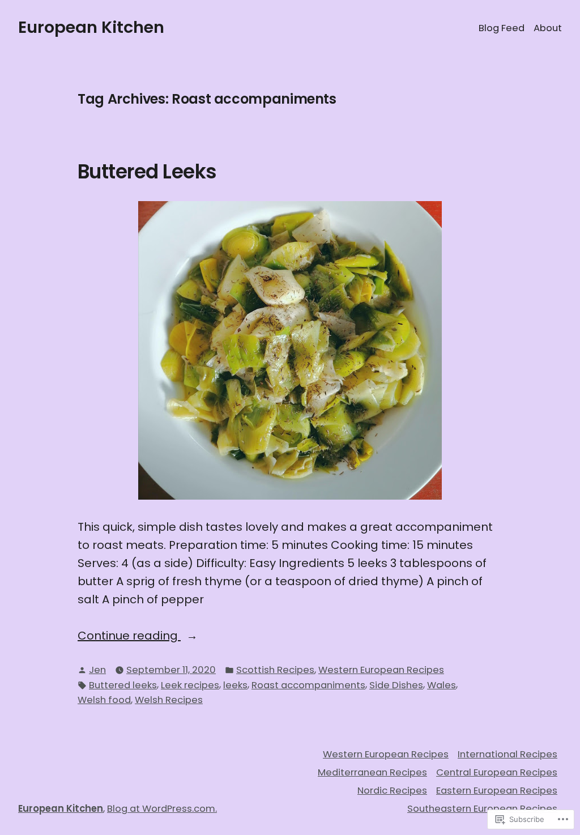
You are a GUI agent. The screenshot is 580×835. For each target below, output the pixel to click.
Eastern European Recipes (496, 790)
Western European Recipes (381, 669)
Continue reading (129, 636)
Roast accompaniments (308, 685)
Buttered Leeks (147, 171)
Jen (97, 669)
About (548, 28)
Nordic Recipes (392, 790)
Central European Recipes (496, 772)
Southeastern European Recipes (482, 808)
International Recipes (507, 754)
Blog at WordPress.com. (162, 808)
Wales (441, 685)
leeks (235, 685)
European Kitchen (91, 27)
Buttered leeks (123, 685)
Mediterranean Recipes (372, 772)
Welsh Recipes (169, 699)
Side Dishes (396, 685)
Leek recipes (190, 685)
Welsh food (104, 699)
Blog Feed (501, 28)
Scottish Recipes (275, 669)
